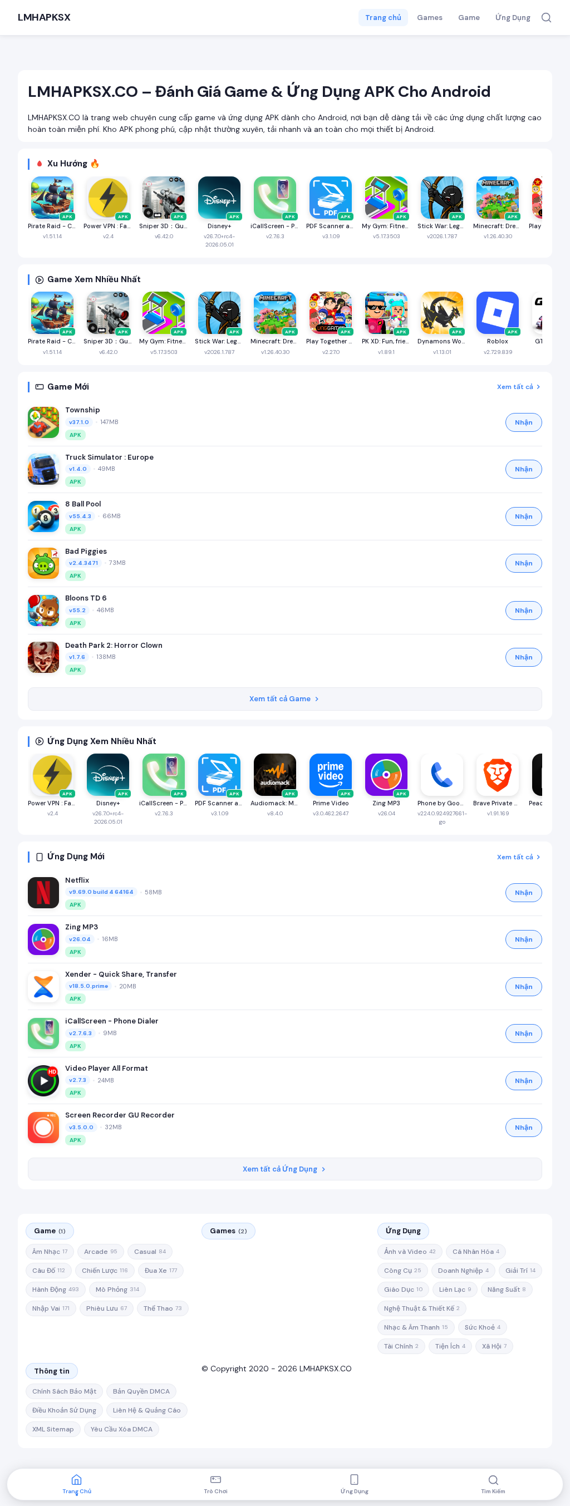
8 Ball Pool (83, 504)
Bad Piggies (86, 551)
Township (82, 410)
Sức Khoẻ (482, 1327)
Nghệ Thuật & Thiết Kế (422, 1308)
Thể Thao (163, 1308)
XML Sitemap (53, 1429)
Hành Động (55, 1289)
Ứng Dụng (512, 17)
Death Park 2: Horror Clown (114, 645)
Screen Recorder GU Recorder (120, 1115)
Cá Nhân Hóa (476, 1251)
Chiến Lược (105, 1270)
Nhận (524, 422)
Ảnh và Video (410, 1251)
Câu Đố (48, 1270)
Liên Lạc (455, 1289)
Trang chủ (383, 17)
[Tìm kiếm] (546, 17)
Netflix (77, 880)
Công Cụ (402, 1270)
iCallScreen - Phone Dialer (112, 1021)
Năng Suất (507, 1289)
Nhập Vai (51, 1308)
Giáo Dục (403, 1289)
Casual (150, 1251)
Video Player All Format (106, 1068)
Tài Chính (401, 1346)
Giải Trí (520, 1270)
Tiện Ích (450, 1346)
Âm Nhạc (49, 1251)
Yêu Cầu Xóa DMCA (122, 1429)
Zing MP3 (81, 927)
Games (430, 17)
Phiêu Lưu (106, 1308)
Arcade (100, 1251)
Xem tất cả (515, 386)
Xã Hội (494, 1346)
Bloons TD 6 (86, 598)
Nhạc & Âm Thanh (416, 1327)
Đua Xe (161, 1270)
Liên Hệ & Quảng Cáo (147, 1410)
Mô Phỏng (117, 1289)
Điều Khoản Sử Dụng (64, 1410)
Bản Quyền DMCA (141, 1391)
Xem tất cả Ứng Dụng (280, 1169)
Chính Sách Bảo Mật (64, 1391)
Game (469, 17)
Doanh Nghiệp (463, 1270)
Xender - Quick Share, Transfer (121, 974)
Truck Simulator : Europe (109, 457)
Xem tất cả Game (280, 698)
